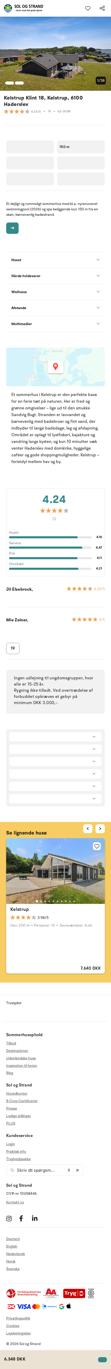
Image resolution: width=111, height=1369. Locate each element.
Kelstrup (19, 909)
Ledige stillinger (18, 1116)
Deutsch (13, 1239)
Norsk (10, 1261)
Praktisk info (16, 1151)
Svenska (13, 1268)
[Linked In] (38, 1218)
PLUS (10, 1123)
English (11, 1246)
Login (10, 1144)
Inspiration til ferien (21, 1065)
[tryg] (75, 1297)
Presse (11, 1108)
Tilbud (11, 1043)
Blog (9, 1072)
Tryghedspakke (18, 1159)
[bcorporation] (92, 1297)
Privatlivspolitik (18, 1318)
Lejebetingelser (18, 1333)
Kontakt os (15, 1202)
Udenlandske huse (21, 1058)
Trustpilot (13, 1003)
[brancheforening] (24, 1297)
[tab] (37, 901)
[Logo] (21, 8)
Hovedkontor (16, 1093)
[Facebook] (25, 1218)
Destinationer (17, 1050)
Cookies (12, 1325)
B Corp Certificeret (21, 1101)
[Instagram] (12, 1218)
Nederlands (15, 1253)
